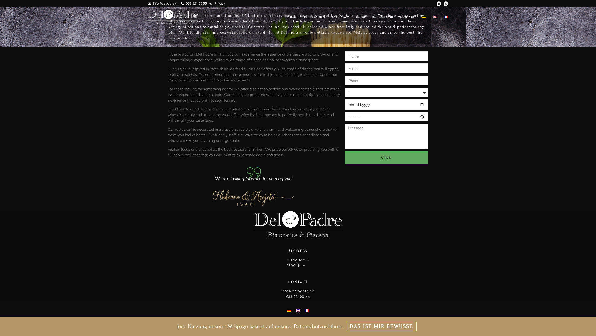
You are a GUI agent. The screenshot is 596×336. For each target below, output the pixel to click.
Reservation (314, 17)
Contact (407, 17)
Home (292, 17)
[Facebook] (439, 3)
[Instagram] (446, 3)
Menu (360, 17)
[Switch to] (424, 17)
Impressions (382, 17)
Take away (340, 17)
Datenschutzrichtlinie (318, 326)
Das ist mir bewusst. (382, 326)
